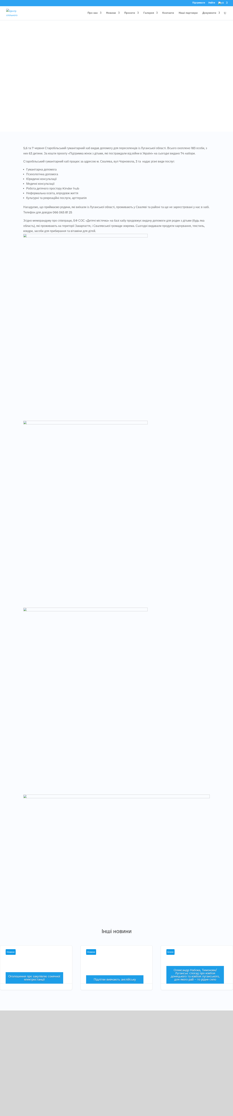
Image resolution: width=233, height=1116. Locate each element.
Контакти (168, 12)
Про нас (93, 12)
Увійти (211, 3)
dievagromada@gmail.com (24, 1058)
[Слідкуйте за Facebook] (6, 1073)
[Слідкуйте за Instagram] (14, 1073)
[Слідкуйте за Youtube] (21, 1073)
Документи (209, 12)
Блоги (170, 952)
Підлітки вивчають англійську (117, 972)
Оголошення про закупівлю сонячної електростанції (36, 972)
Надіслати (214, 1102)
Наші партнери (188, 12)
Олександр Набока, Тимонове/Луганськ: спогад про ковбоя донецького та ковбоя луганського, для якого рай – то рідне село (195, 974)
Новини (111, 12)
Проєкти (129, 12)
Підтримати (198, 3)
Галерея (148, 12)
